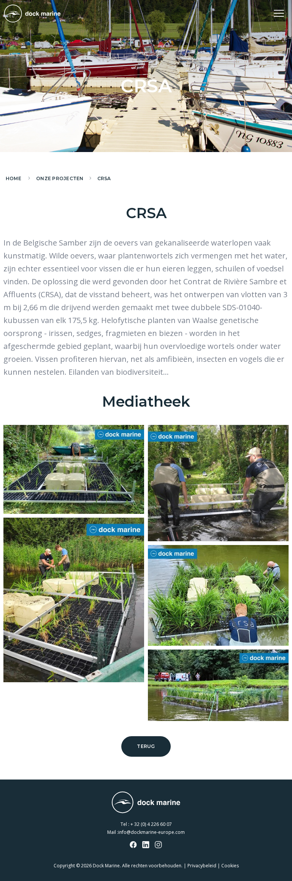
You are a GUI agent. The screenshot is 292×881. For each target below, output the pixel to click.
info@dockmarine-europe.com (151, 832)
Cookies (230, 865)
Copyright (64, 865)
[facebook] (133, 845)
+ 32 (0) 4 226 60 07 (151, 824)
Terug (146, 746)
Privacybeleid (201, 865)
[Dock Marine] (32, 13)
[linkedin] (146, 845)
